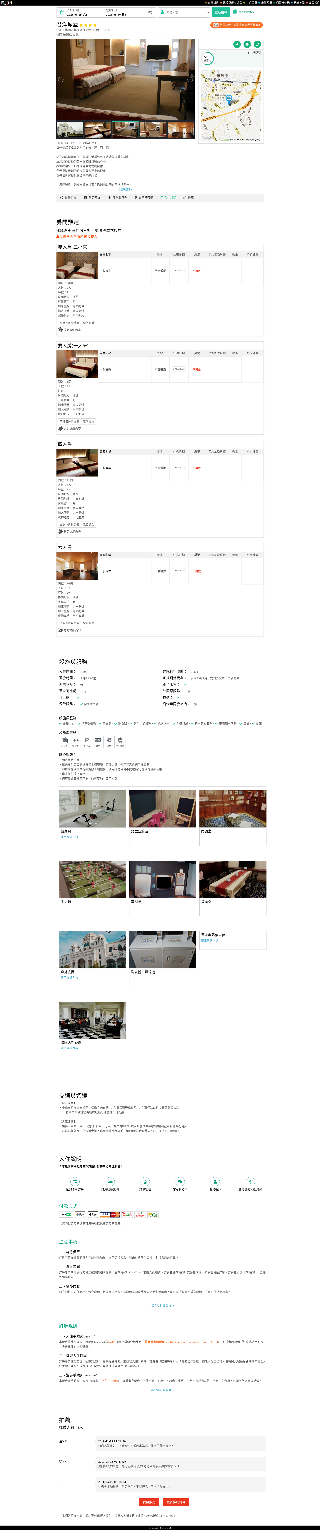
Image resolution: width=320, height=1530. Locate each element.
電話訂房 (88, 322)
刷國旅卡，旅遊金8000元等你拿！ (240, 24)
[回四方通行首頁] (7, 3)
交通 (146, 197)
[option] (92, 808)
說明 (170, 197)
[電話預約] (257, 44)
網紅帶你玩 (283, 2)
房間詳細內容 (72, 329)
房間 (94, 197)
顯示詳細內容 (69, 836)
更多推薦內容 (176, 1502)
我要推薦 (149, 1502)
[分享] (237, 44)
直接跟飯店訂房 (232, 2)
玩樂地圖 (299, 2)
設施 (120, 197)
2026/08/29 (179, 270)
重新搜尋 (221, 12)
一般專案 (105, 270)
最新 (70, 197)
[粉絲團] (247, 44)
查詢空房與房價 (69, 322)
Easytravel (165, 1528)
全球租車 (266, 2)
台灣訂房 (213, 2)
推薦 (191, 197)
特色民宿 (251, 2)
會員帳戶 (314, 2)
